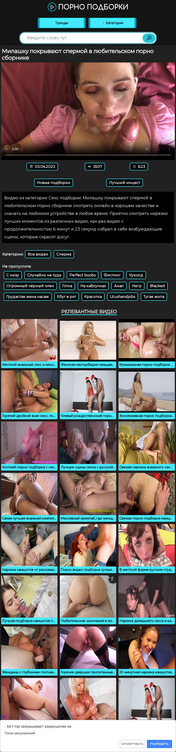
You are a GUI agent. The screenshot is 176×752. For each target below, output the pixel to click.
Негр (137, 286)
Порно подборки (92, 7)
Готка (67, 286)
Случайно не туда (44, 275)
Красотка (93, 296)
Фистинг (112, 275)
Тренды (61, 23)
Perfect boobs (82, 275)
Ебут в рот (66, 296)
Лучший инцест (124, 182)
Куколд (136, 275)
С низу (12, 275)
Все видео (38, 254)
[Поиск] (149, 38)
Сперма (63, 254)
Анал (119, 286)
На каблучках (93, 286)
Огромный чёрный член (30, 286)
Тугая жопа (153, 296)
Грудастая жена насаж (27, 296)
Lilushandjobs (122, 296)
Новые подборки (53, 182)
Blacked (157, 286)
